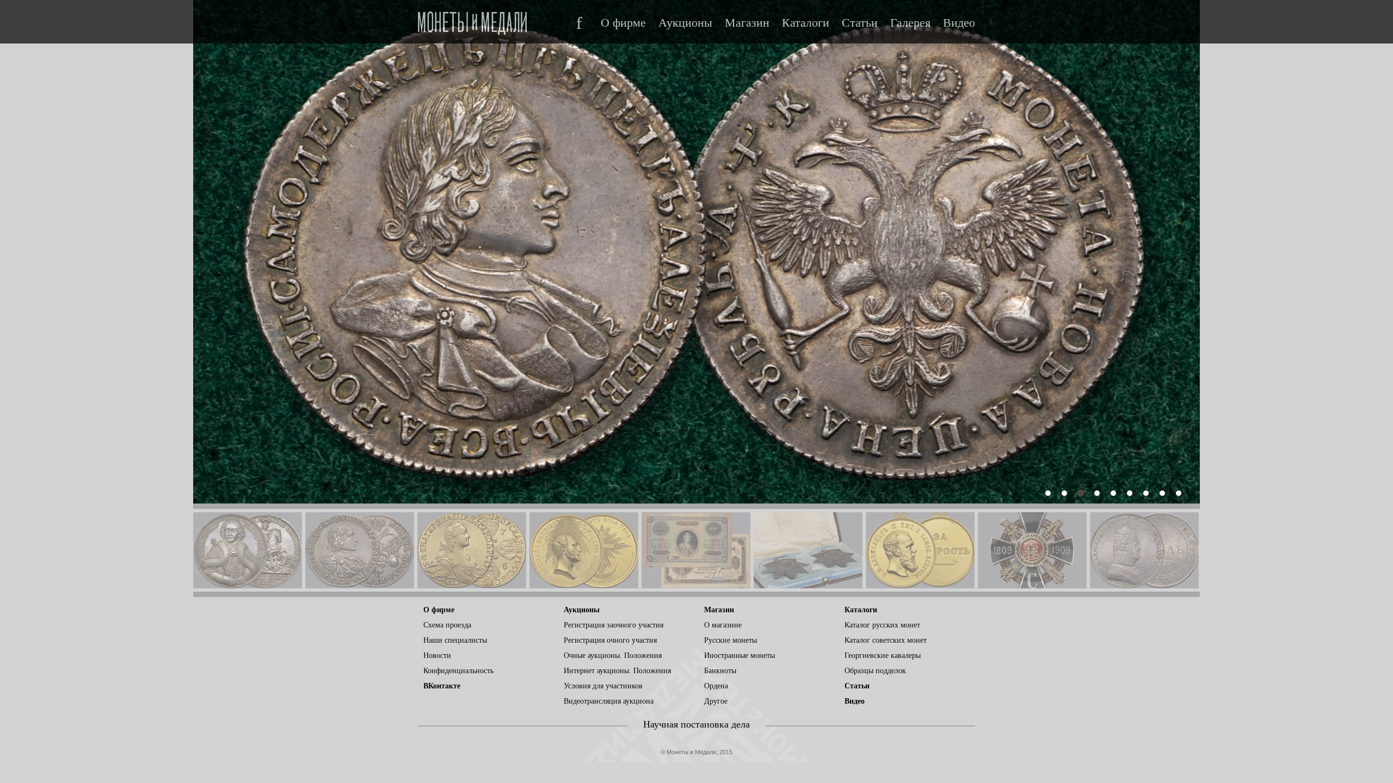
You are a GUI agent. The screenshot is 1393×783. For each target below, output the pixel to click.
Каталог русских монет (882, 625)
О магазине (723, 625)
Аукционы (685, 23)
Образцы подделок (875, 671)
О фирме (623, 23)
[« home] (472, 20)
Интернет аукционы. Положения (617, 671)
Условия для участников (603, 686)
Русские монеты (730, 640)
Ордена (716, 686)
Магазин (747, 23)
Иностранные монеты (739, 655)
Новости (437, 655)
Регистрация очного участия (610, 640)
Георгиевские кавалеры (883, 655)
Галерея (910, 23)
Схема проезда (447, 625)
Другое (716, 701)
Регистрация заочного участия (613, 625)
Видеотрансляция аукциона (609, 701)
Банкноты (720, 671)
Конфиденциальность (458, 671)
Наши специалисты (455, 640)
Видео (959, 23)
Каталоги (805, 23)
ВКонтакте (441, 686)
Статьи (860, 23)
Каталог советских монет (886, 640)
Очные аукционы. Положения (613, 655)
